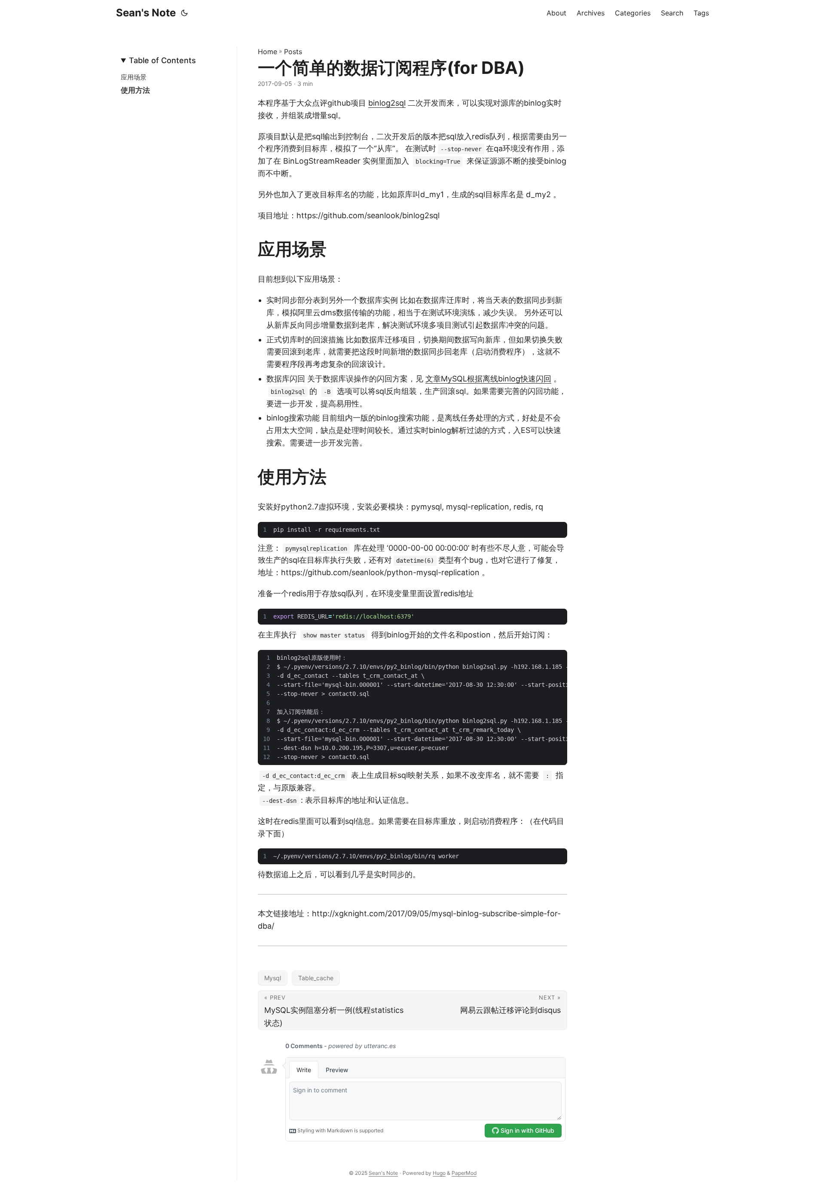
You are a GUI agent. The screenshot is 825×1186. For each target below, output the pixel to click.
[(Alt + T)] (184, 13)
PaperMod (464, 1173)
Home (267, 51)
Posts (293, 51)
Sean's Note (146, 12)
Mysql (272, 978)
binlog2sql (387, 102)
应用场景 (134, 77)
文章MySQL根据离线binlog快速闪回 (488, 378)
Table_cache (315, 978)
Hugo (439, 1173)
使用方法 (135, 90)
